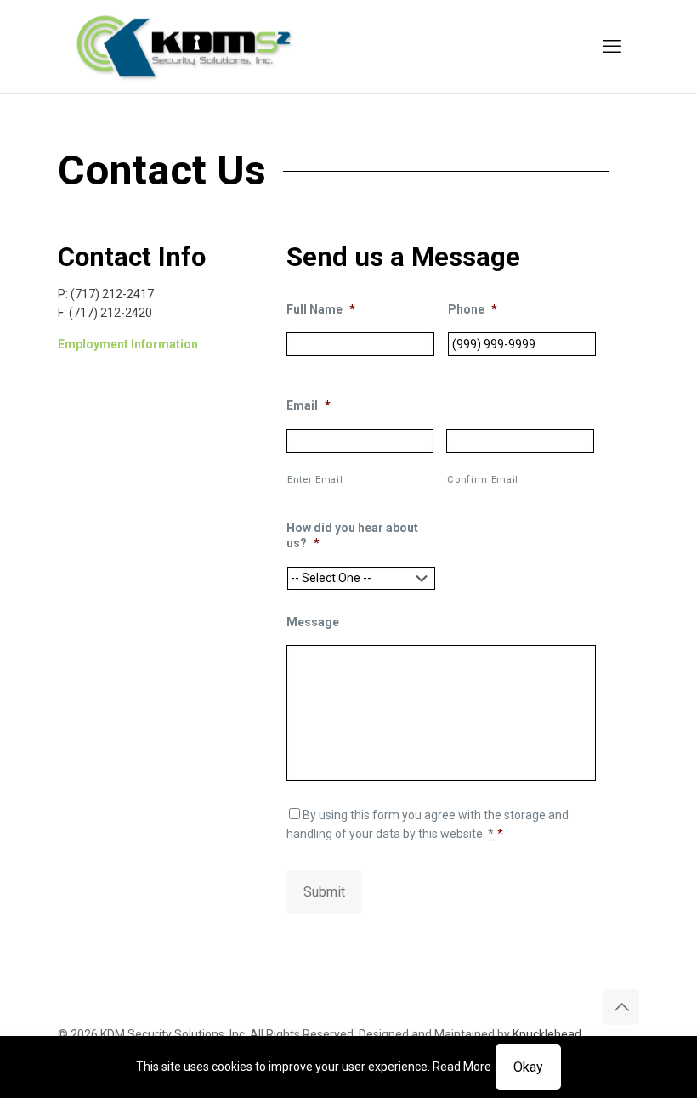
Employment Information (128, 344)
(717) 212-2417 (112, 294)
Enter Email (315, 479)
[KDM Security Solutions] (185, 46)
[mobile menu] (612, 46)
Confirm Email (482, 479)
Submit (324, 892)
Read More (462, 1066)
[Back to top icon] (621, 1007)
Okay (528, 1067)
